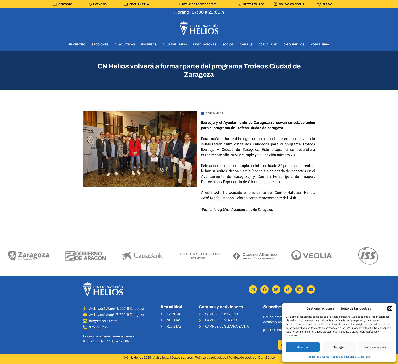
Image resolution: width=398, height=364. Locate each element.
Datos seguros (182, 357)
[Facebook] (264, 289)
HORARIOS (100, 4)
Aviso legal (364, 356)
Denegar (339, 347)
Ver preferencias (375, 347)
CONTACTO (65, 4)
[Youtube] (311, 289)
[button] (390, 308)
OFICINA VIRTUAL (139, 4)
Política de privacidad (343, 356)
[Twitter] (276, 289)
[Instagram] (253, 289)
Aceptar (302, 347)
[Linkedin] (299, 289)
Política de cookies (318, 356)
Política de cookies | (243, 357)
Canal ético (266, 357)
